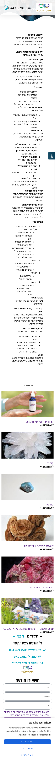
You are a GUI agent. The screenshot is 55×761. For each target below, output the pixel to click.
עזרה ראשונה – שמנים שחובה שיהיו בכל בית (28, 628)
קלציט (50, 463)
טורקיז (50, 504)
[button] (29, 7)
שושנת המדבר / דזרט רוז (39, 546)
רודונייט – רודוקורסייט (41, 587)
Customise (27, 748)
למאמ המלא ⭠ (47, 425)
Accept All (27, 742)
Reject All (27, 755)
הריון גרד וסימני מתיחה (40, 421)
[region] (27, 739)
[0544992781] (5, 7)
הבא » (18, 636)
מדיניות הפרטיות (12, 711)
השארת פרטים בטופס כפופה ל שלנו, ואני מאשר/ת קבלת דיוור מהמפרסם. (26, 713)
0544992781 (15, 8)
